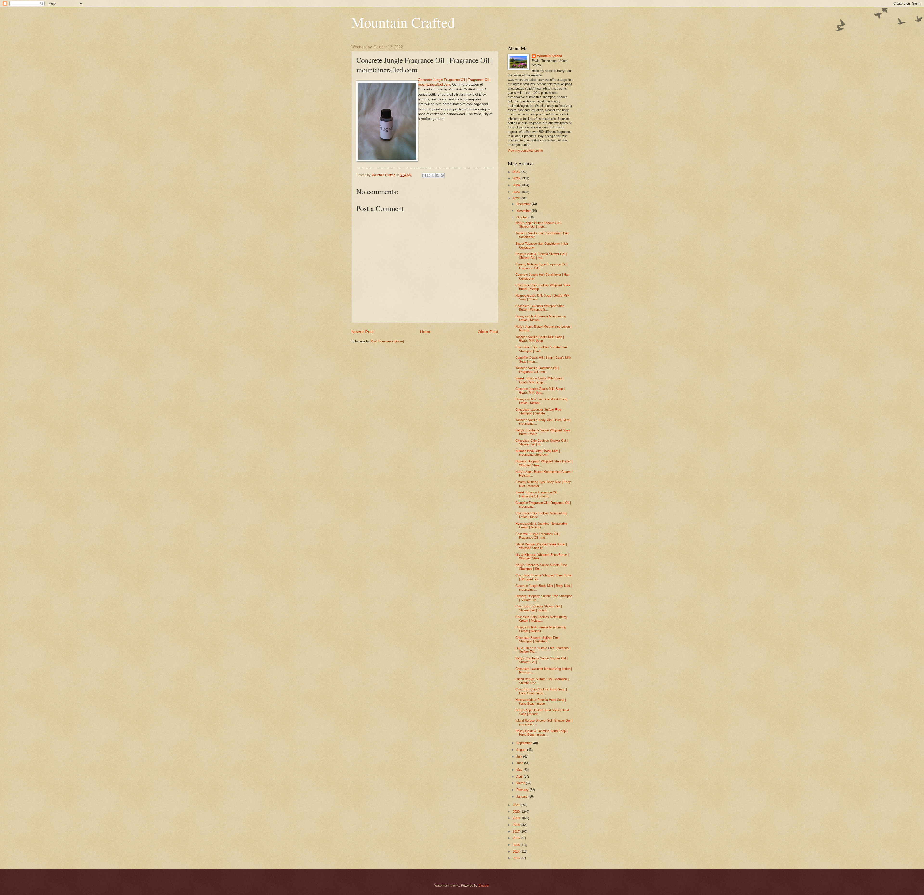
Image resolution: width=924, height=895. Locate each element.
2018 (516, 825)
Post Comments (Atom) (387, 341)
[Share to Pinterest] (442, 175)
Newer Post (362, 331)
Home (425, 331)
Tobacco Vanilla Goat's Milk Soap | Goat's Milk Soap (539, 338)
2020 (516, 811)
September (524, 743)
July (519, 756)
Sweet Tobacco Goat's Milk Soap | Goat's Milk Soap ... (539, 380)
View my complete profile (525, 150)
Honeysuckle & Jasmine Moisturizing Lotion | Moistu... (541, 401)
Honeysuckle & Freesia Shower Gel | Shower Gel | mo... (541, 255)
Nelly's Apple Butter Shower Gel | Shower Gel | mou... (538, 224)
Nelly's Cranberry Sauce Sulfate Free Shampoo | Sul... (541, 566)
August (521, 750)
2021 (516, 805)
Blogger (483, 885)
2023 (516, 192)
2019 (516, 818)
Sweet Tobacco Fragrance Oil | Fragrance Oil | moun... (536, 494)
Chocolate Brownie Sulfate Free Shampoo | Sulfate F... (537, 639)
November (524, 210)
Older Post (488, 331)
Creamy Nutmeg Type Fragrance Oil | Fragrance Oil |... (541, 266)
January (522, 796)
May (519, 770)
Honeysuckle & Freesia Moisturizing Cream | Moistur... (540, 629)
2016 (516, 838)
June (520, 763)
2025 (516, 178)
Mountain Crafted (403, 22)
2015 (516, 845)
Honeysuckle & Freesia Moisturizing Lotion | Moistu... (540, 318)
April (520, 776)
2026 (516, 172)
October (522, 217)
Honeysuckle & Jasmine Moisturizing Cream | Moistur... (541, 525)
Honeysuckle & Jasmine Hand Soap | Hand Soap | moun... (541, 732)
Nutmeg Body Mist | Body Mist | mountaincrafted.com (537, 452)
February (523, 790)
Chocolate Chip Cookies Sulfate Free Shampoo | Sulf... (541, 349)
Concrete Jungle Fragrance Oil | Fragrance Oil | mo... (537, 535)
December (524, 204)
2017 (516, 831)
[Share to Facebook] (437, 175)
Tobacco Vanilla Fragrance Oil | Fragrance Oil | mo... (537, 369)
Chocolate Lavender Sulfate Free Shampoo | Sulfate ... (538, 411)
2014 (516, 851)
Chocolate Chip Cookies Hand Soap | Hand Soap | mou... (541, 691)
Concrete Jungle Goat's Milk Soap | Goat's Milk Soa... (540, 390)
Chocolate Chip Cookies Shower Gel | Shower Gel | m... (541, 442)
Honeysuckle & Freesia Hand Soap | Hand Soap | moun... (540, 701)
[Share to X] (433, 175)
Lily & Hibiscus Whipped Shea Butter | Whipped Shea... (542, 556)
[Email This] (424, 175)
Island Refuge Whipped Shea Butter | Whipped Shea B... (541, 546)
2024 (516, 185)
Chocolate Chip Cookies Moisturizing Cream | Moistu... (541, 618)
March (521, 783)
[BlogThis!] (428, 175)
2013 (516, 858)
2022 (516, 198)
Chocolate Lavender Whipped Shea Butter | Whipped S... (539, 307)
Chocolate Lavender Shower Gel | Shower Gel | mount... (538, 608)
